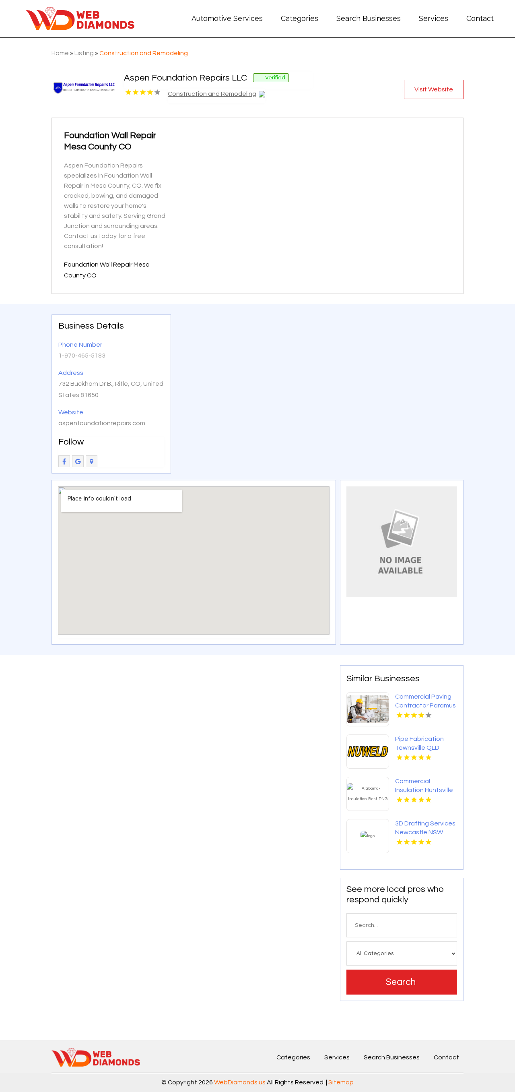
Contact (480, 18)
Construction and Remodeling (143, 53)
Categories (299, 18)
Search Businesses (368, 18)
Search (401, 982)
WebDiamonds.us (240, 1082)
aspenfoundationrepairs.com (101, 423)
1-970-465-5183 (81, 355)
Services (433, 18)
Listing (84, 53)
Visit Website (433, 89)
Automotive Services (227, 18)
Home (60, 53)
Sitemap (341, 1082)
